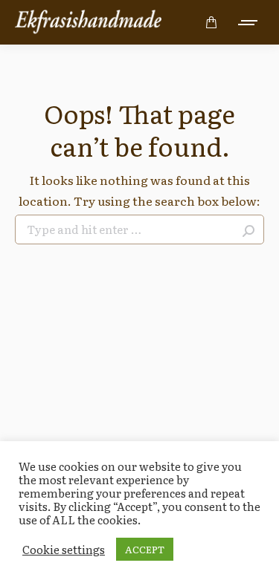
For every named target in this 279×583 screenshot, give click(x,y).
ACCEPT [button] (144, 549)
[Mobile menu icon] (248, 22)
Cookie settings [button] (63, 549)
